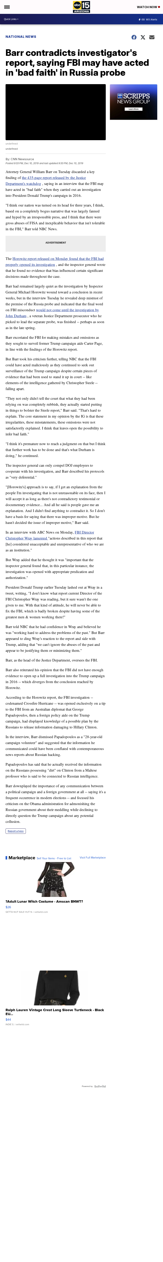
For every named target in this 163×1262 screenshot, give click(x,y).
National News (21, 37)
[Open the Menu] (6, 7)
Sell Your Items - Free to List (54, 858)
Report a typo (16, 831)
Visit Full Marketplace (93, 857)
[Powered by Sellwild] (100, 1086)
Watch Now (147, 7)
